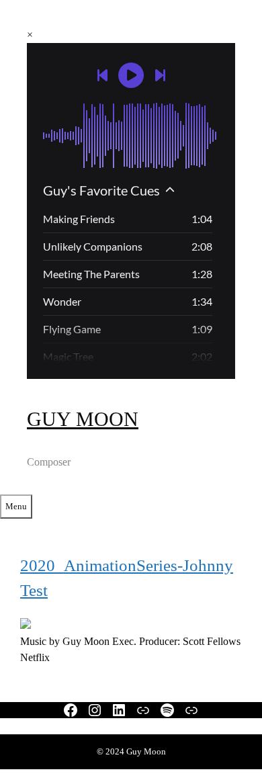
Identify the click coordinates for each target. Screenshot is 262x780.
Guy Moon (82, 419)
